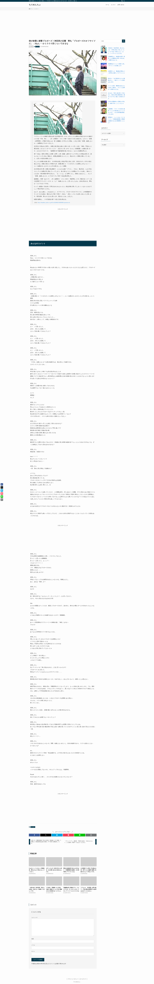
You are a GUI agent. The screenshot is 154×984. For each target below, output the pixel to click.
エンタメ (37, 46)
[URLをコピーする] (91, 835)
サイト (33, 951)
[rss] (122, 1)
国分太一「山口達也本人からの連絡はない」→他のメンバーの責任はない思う (116, 80)
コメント (34, 917)
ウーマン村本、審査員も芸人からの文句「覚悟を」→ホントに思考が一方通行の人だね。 (116, 87)
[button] (34, 835)
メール (33, 945)
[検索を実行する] (123, 41)
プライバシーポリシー (73, 979)
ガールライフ (83, 979)
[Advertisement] (77, 22)
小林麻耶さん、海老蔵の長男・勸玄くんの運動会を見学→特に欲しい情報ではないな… (116, 58)
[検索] (124, 1)
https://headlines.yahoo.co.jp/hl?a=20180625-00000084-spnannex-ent (54, 202)
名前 (32, 938)
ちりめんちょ (35, 5)
